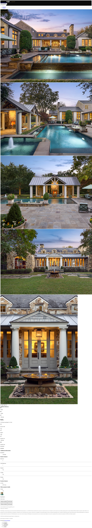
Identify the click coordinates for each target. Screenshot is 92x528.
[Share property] (6, 405)
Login (2, 5)
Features (4, 7)
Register (4, 5)
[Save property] (4, 405)
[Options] (1, 405)
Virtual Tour (6, 406)
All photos (2, 406)
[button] (46, 46)
